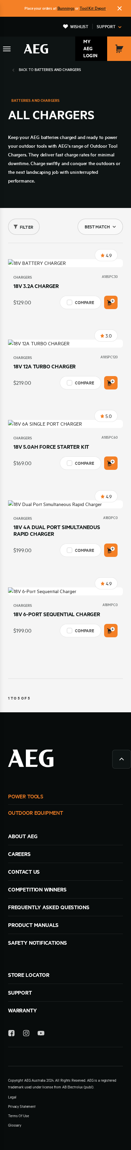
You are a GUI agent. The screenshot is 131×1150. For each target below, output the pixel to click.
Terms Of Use (18, 1115)
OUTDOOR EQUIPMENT (35, 812)
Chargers (22, 277)
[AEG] (35, 49)
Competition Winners (37, 889)
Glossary (14, 1125)
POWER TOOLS (25, 796)
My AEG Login (90, 49)
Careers (19, 854)
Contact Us (24, 871)
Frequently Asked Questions (48, 907)
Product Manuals (33, 925)
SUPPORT (20, 992)
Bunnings (66, 8)
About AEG (22, 836)
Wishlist (79, 26)
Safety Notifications (37, 942)
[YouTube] (41, 1034)
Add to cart (111, 302)
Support (106, 26)
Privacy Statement (22, 1106)
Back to (50, 69)
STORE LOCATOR (28, 975)
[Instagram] (26, 1034)
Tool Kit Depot (93, 8)
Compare (84, 302)
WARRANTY (22, 1010)
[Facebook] (11, 1034)
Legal (12, 1097)
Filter (26, 227)
